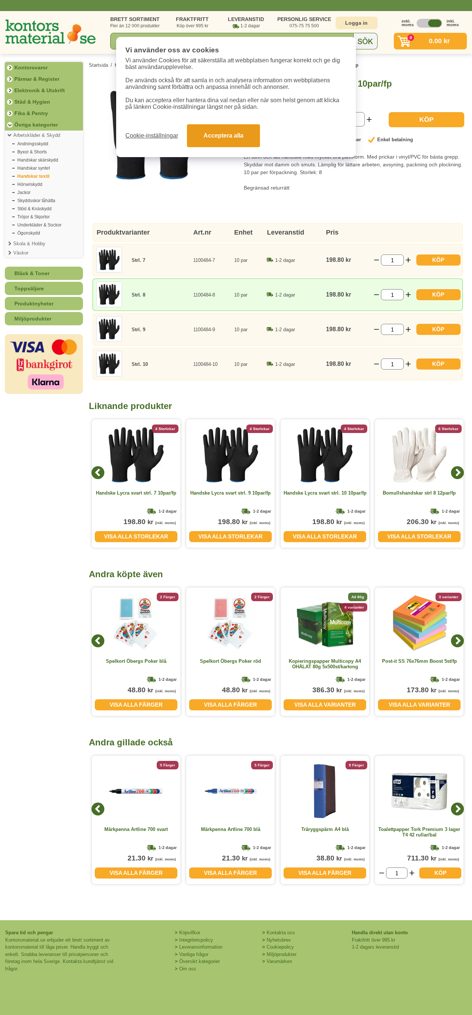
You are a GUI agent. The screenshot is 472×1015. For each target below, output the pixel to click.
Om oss (187, 968)
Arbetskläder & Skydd (36, 135)
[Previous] (97, 472)
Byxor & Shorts (32, 152)
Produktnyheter (33, 303)
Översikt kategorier (199, 961)
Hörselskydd (29, 184)
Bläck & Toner (31, 273)
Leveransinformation (200, 947)
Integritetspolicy (196, 940)
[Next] (457, 472)
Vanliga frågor (193, 954)
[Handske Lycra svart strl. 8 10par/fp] (160, 179)
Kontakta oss (281, 932)
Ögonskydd (28, 233)
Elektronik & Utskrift (39, 90)
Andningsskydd (32, 143)
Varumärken (279, 961)
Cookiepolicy (280, 947)
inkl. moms (451, 23)
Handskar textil (33, 176)
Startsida (98, 65)
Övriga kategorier (36, 125)
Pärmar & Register (36, 79)
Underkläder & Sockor (39, 225)
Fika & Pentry (31, 113)
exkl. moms (406, 23)
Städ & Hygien (32, 102)
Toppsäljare (29, 288)
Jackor (24, 192)
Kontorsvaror (31, 67)
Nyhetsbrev (279, 940)
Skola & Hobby (29, 243)
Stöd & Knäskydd (34, 208)
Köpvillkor (189, 932)
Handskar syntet (33, 168)
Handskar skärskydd (37, 160)
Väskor (20, 253)
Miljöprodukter (32, 319)
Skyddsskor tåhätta (36, 200)
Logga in (356, 23)
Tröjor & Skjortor (33, 216)
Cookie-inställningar (151, 135)
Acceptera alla (223, 135)
